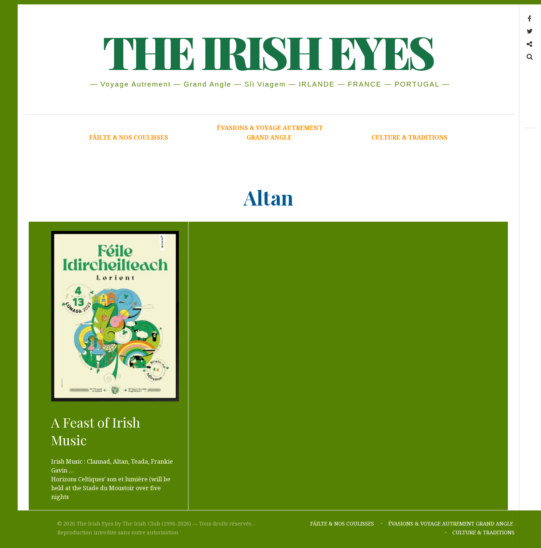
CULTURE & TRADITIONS (409, 137)
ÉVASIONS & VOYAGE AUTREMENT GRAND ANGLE (270, 132)
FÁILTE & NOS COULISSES (128, 137)
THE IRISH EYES (268, 51)
